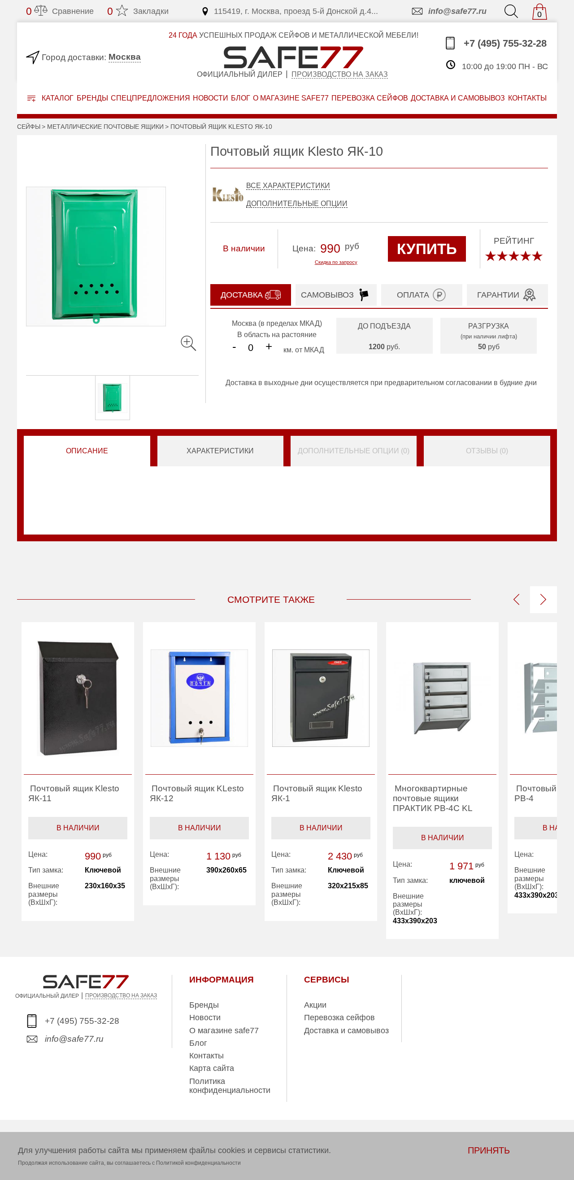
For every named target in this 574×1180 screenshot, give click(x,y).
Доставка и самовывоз (346, 1030)
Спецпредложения (150, 98)
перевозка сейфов (369, 98)
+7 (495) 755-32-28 (504, 43)
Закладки (138, 11)
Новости (210, 98)
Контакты (206, 1055)
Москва (125, 56)
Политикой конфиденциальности (198, 1163)
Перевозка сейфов (339, 1017)
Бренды (92, 98)
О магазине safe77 (224, 1030)
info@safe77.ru (457, 11)
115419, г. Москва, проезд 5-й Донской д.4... (296, 11)
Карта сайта (211, 1068)
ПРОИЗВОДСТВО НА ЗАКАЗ (121, 995)
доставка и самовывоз (458, 98)
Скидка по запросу (336, 262)
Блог (240, 98)
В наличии (78, 828)
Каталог (57, 98)
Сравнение (60, 11)
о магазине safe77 (291, 98)
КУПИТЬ (427, 249)
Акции (315, 1004)
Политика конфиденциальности (229, 1086)
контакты (527, 98)
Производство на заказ (339, 74)
